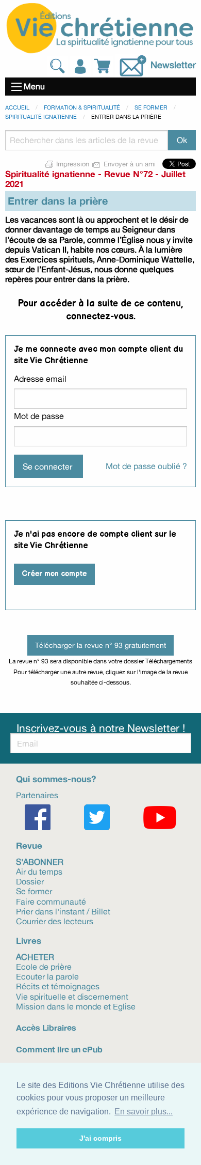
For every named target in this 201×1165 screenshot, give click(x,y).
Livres (28, 940)
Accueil (17, 107)
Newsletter (173, 64)
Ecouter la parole (47, 976)
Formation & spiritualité (82, 107)
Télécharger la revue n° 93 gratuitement (100, 645)
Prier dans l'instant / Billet (63, 910)
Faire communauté (51, 900)
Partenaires (37, 794)
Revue (29, 845)
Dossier (30, 881)
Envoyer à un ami (130, 164)
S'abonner (39, 861)
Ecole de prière (44, 966)
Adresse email (40, 379)
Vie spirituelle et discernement (72, 995)
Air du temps (39, 871)
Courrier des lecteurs (54, 920)
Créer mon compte (54, 573)
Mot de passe (39, 416)
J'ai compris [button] (100, 1138)
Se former (151, 107)
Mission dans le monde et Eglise (76, 1006)
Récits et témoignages (57, 985)
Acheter (35, 956)
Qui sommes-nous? (56, 778)
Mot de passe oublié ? (146, 466)
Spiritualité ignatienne (41, 116)
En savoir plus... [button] (143, 1111)
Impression (72, 164)
